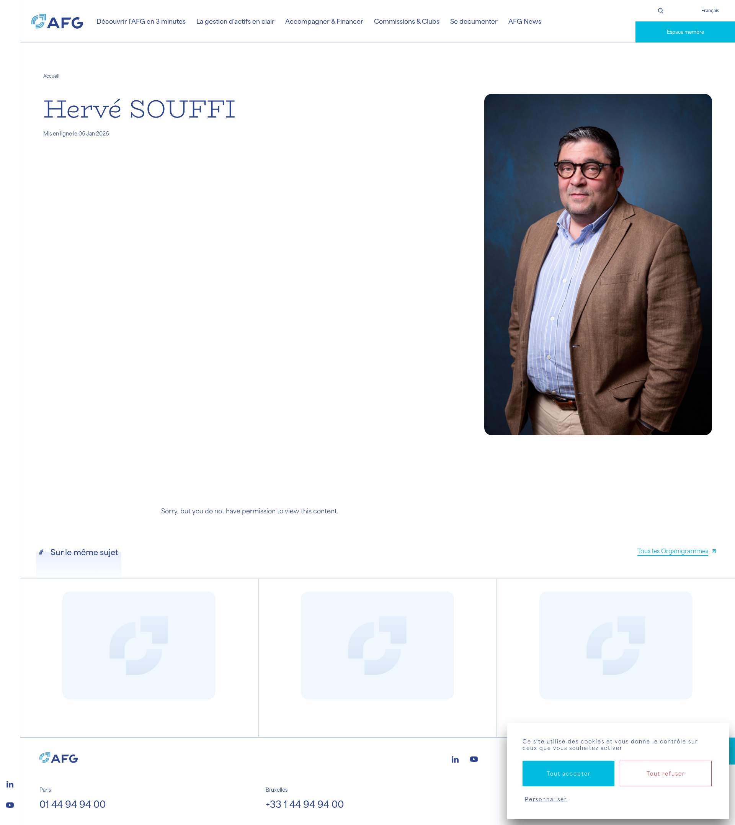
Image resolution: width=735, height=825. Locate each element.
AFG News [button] (524, 21)
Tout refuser (666, 773)
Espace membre (685, 32)
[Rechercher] (660, 10)
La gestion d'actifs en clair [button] (235, 21)
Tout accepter (569, 773)
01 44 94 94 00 (72, 804)
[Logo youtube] (10, 804)
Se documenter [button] (474, 21)
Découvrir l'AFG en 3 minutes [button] (141, 21)
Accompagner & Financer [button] (324, 21)
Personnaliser (546, 799)
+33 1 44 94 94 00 (305, 804)
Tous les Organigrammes (672, 551)
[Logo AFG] (57, 21)
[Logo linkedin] (10, 783)
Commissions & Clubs (406, 21)
